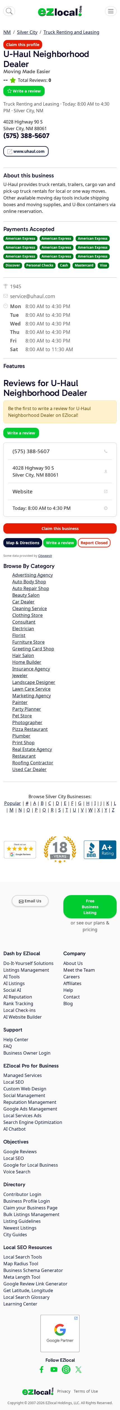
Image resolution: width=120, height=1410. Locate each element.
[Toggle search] (9, 11)
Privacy (63, 1391)
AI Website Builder (22, 1017)
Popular (12, 803)
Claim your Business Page (30, 1208)
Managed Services (22, 1075)
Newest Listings (20, 1228)
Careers (71, 977)
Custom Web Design (24, 1089)
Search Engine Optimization (32, 1122)
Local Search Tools (22, 1257)
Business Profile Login (26, 1201)
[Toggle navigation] (111, 11)
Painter (20, 702)
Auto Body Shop (29, 582)
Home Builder (26, 662)
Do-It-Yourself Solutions (28, 963)
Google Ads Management (30, 1109)
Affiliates (72, 983)
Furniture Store (28, 642)
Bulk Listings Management (31, 1214)
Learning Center (20, 1304)
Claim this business (60, 528)
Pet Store (22, 716)
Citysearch (45, 555)
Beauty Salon (26, 595)
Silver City (27, 32)
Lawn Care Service (31, 689)
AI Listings (14, 983)
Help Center (15, 1039)
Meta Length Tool (21, 1277)
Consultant (23, 622)
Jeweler (20, 675)
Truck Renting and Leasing (71, 32)
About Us (73, 963)
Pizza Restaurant (30, 729)
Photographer (27, 722)
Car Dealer (23, 602)
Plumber (21, 736)
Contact (71, 997)
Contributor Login (22, 1194)
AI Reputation (17, 997)
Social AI (12, 990)
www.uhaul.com (29, 151)
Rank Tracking (18, 1003)
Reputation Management (29, 1102)
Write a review (27, 91)
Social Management (24, 1095)
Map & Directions (22, 542)
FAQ (7, 1046)
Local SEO (13, 1082)
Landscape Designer (33, 682)
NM (7, 32)
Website (23, 491)
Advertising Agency (32, 575)
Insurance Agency (31, 669)
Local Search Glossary (26, 1297)
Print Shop (23, 743)
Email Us (33, 900)
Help (68, 990)
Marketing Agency (31, 696)
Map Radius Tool (20, 1264)
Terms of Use (86, 1391)
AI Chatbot (14, 1129)
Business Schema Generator (33, 1270)
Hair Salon (23, 655)
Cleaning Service (29, 608)
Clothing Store (27, 615)
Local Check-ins (19, 1010)
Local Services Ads (22, 1115)
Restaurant (24, 756)
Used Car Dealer (29, 769)
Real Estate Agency (32, 749)
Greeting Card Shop (33, 649)
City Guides (15, 1234)
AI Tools (11, 977)
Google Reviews (20, 1152)
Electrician (23, 629)
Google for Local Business (30, 1165)
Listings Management (26, 970)
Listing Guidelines (22, 1221)
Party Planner (26, 709)
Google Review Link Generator (35, 1284)
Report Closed (94, 542)
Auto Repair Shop (30, 588)
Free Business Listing (90, 906)
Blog (68, 1003)
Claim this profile (22, 44)
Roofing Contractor (32, 763)
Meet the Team (79, 970)
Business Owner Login (27, 1053)
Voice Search (16, 1172)
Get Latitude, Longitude (28, 1290)
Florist (18, 635)
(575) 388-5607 (31, 451)
